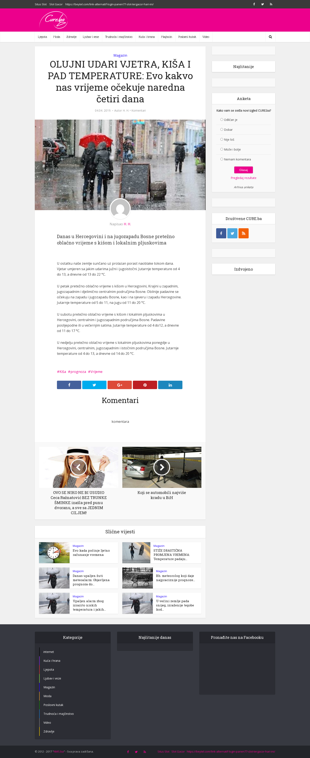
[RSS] (244, 233)
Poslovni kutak (187, 37)
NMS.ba (59, 751)
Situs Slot (41, 4)
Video (205, 37)
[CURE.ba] (54, 20)
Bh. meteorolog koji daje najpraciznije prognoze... (175, 578)
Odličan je (230, 120)
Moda (56, 37)
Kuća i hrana (147, 37)
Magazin (166, 37)
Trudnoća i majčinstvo (118, 37)
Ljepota (42, 37)
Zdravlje (71, 37)
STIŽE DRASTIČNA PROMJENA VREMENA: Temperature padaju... (172, 554)
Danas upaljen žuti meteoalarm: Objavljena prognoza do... (91, 580)
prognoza (78, 371)
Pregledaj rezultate (243, 178)
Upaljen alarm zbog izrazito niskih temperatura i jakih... (89, 605)
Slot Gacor (56, 4)
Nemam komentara (237, 159)
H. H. (126, 110)
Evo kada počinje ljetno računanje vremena (91, 552)
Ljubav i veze (91, 37)
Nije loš (229, 139)
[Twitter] (232, 233)
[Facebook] (221, 233)
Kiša (62, 371)
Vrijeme (96, 371)
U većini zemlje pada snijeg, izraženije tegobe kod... (175, 605)
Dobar (228, 130)
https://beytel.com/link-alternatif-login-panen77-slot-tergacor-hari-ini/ (109, 4)
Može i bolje (232, 149)
